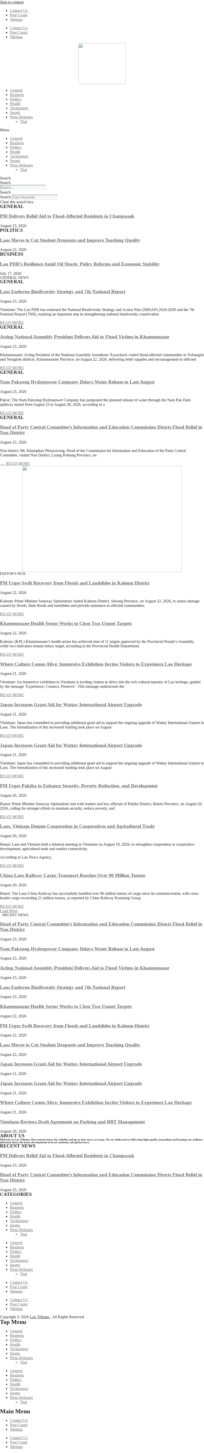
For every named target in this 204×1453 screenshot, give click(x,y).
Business (17, 95)
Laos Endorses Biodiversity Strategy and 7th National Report (62, 291)
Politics (15, 99)
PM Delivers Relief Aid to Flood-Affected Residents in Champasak (67, 216)
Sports (15, 112)
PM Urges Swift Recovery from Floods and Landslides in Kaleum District (74, 583)
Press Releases (21, 117)
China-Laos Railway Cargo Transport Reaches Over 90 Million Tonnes (72, 875)
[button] (102, 130)
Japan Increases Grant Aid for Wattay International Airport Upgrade (71, 704)
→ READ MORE (15, 463)
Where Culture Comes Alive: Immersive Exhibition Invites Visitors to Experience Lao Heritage (96, 664)
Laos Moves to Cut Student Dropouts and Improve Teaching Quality (70, 240)
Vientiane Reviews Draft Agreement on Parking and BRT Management (72, 1121)
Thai (23, 121)
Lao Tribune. (40, 1317)
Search (5, 178)
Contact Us (19, 10)
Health (15, 104)
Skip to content (12, 2)
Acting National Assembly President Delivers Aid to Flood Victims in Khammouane (84, 336)
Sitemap (16, 19)
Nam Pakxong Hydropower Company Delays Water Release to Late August (77, 381)
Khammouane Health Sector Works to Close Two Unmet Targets (66, 623)
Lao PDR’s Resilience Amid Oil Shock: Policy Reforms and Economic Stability (80, 264)
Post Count (18, 15)
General (16, 90)
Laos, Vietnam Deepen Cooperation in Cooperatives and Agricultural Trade (77, 826)
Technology (19, 108)
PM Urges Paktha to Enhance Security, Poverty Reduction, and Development (78, 785)
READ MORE (12, 322)
